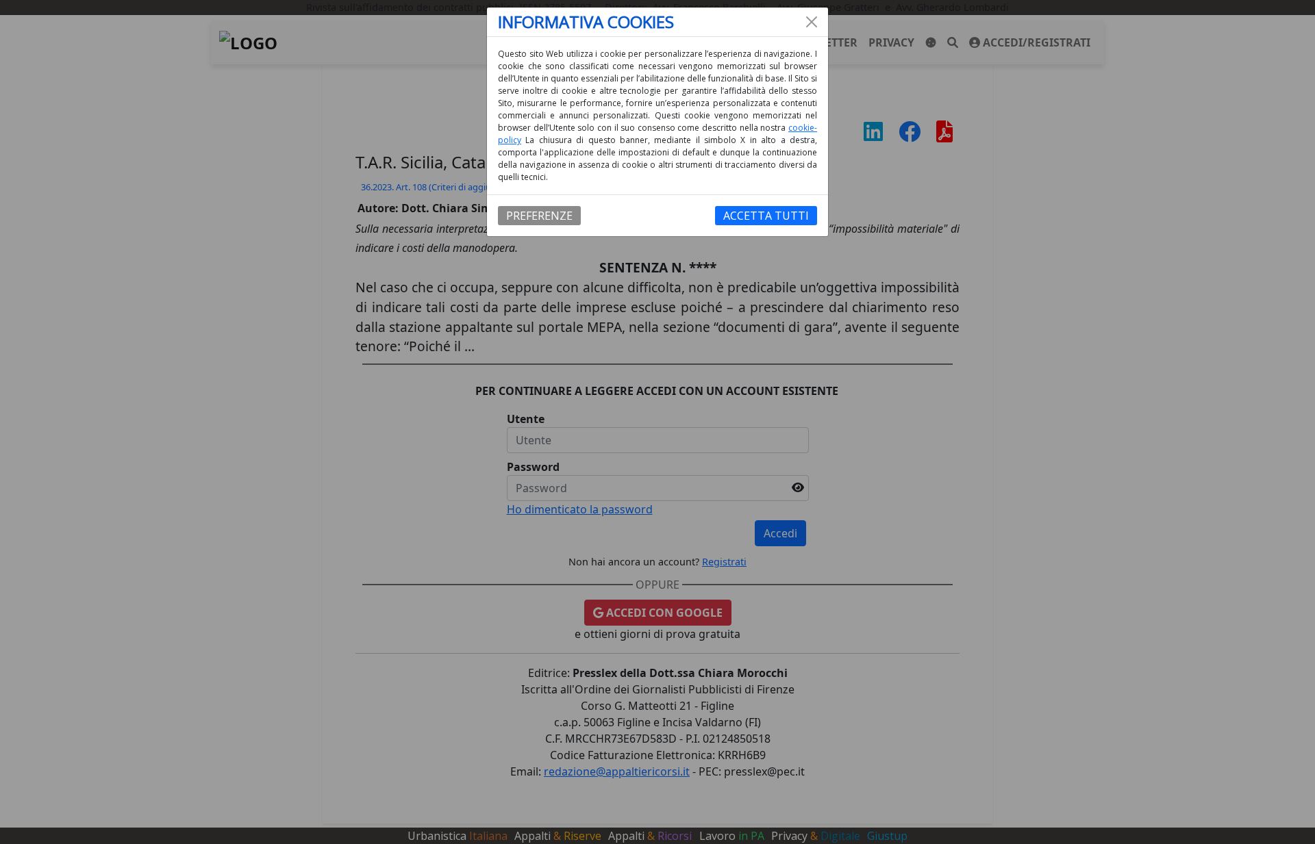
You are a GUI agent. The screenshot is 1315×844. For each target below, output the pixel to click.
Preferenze (539, 215)
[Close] (812, 22)
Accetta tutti (766, 215)
